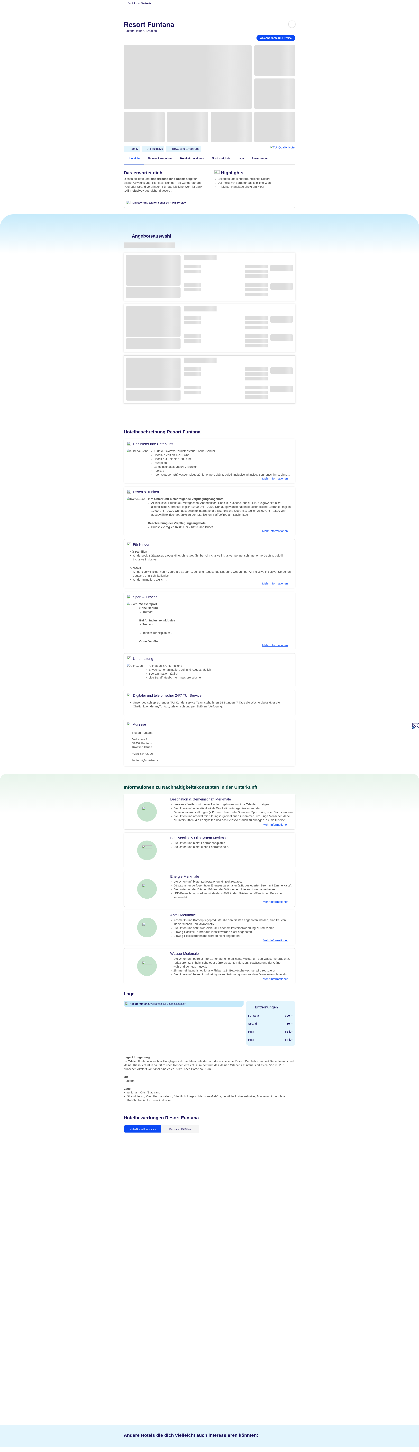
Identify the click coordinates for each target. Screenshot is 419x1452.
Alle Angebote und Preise (276, 38)
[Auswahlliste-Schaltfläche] (292, 24)
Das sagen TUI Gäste (180, 1129)
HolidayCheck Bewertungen (142, 1129)
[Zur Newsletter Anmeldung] (415, 728)
